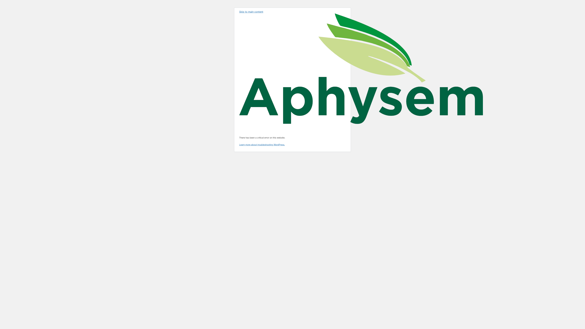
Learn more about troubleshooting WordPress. (262, 144)
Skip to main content (251, 11)
